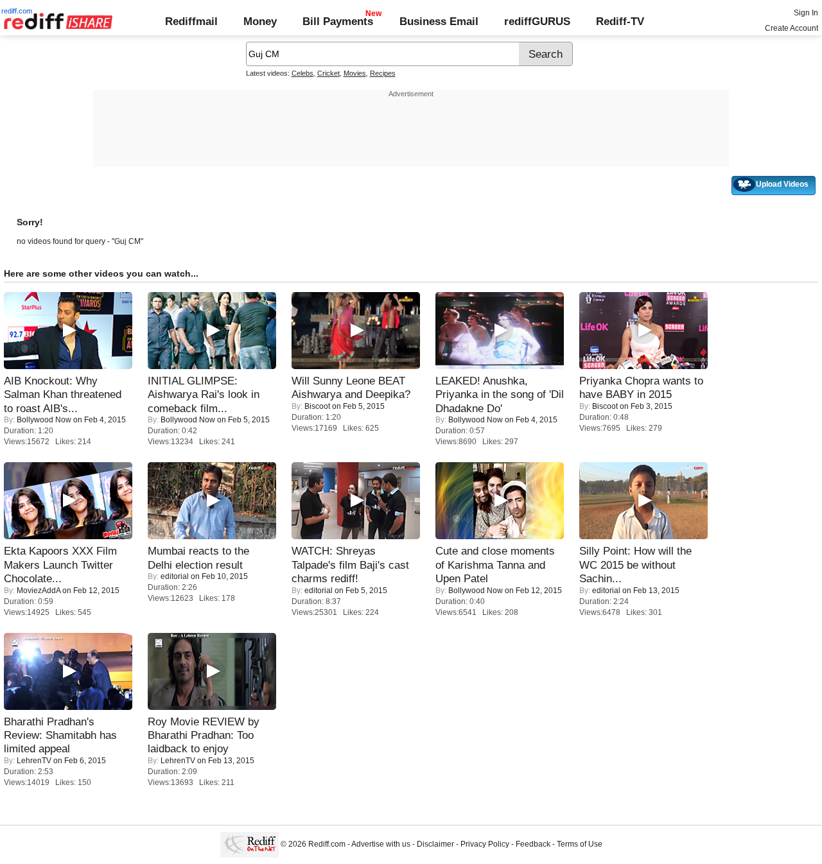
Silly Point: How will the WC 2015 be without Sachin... (635, 564)
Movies (355, 73)
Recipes (383, 73)
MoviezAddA (38, 590)
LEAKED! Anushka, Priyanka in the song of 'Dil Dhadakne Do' (499, 394)
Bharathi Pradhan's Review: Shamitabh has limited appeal (60, 735)
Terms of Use (579, 844)
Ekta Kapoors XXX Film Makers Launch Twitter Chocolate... (60, 564)
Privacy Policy (484, 844)
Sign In (806, 12)
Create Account (791, 28)
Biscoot (317, 406)
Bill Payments (337, 21)
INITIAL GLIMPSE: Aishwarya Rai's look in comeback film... (203, 394)
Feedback (533, 844)
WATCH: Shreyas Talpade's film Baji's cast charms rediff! (350, 564)
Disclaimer (435, 844)
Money (260, 21)
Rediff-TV (620, 21)
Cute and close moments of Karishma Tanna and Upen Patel (495, 564)
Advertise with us (380, 844)
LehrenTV (34, 760)
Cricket (328, 73)
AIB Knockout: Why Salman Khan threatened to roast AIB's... (62, 394)
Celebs (302, 73)
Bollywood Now (44, 419)
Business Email (438, 21)
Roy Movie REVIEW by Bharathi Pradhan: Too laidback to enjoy (203, 735)
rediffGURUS (537, 21)
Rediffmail (191, 21)
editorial (175, 576)
